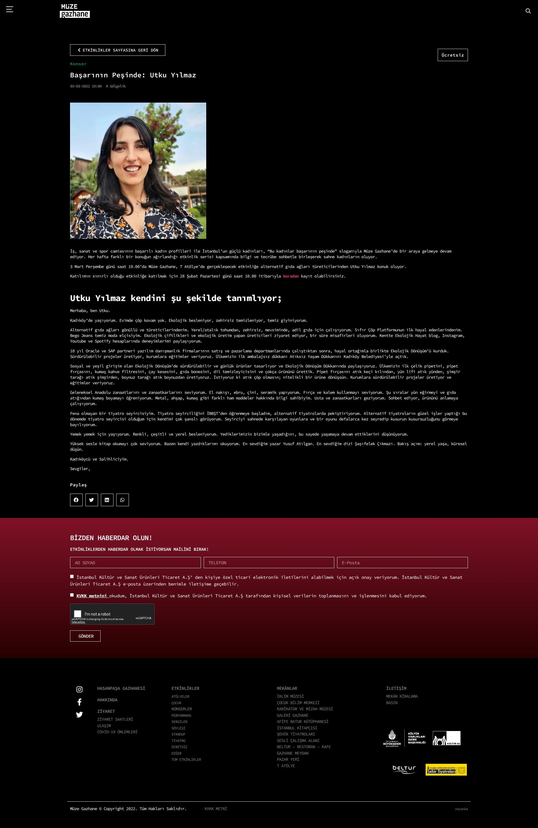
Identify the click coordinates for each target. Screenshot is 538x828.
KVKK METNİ (216, 808)
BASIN (391, 702)
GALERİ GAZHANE (292, 715)
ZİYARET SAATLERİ (115, 719)
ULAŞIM (104, 725)
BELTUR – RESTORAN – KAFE (304, 746)
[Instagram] (79, 689)
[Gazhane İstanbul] (75, 11)
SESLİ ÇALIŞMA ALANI (298, 740)
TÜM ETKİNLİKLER (186, 759)
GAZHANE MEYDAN (292, 753)
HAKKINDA (107, 699)
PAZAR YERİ (288, 759)
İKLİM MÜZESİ (290, 696)
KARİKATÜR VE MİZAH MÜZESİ (305, 708)
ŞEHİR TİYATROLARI (296, 734)
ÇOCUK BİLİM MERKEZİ (298, 702)
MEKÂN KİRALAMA (402, 696)
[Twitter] (79, 714)
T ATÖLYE (286, 765)
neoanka (461, 809)
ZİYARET (106, 711)
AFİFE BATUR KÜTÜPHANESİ (302, 721)
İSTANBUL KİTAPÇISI (297, 727)
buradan (292, 276)
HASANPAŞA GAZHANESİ (121, 688)
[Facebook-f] (79, 702)
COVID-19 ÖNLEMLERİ (117, 731)
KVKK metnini (92, 595)
